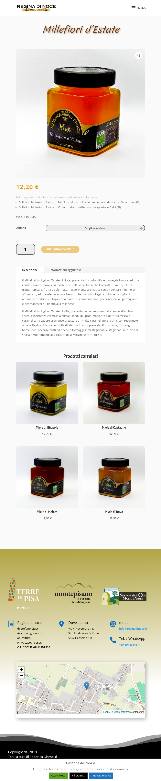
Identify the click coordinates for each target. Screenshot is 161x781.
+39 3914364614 (129, 644)
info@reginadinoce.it (133, 628)
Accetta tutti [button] (58, 775)
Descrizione (30, 270)
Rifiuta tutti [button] (78, 775)
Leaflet (106, 711)
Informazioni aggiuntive (65, 270)
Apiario (21, 228)
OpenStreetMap (122, 711)
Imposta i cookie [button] (101, 775)
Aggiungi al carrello (60, 249)
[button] (138, 55)
